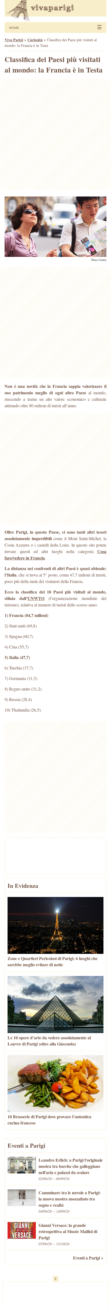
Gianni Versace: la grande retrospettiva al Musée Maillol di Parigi (68, 1231)
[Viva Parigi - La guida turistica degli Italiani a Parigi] (55, 11)
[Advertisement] (55, 134)
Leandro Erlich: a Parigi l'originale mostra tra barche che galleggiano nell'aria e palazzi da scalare (71, 1166)
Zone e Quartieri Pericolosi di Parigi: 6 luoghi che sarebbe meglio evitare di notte (53, 961)
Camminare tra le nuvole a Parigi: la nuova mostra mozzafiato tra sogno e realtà (69, 1198)
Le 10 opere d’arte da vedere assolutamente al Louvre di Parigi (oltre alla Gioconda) (49, 1040)
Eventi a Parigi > (88, 1258)
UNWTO (35, 598)
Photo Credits (98, 260)
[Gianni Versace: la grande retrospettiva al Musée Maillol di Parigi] (22, 1237)
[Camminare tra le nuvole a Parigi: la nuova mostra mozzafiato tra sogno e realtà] (22, 1204)
